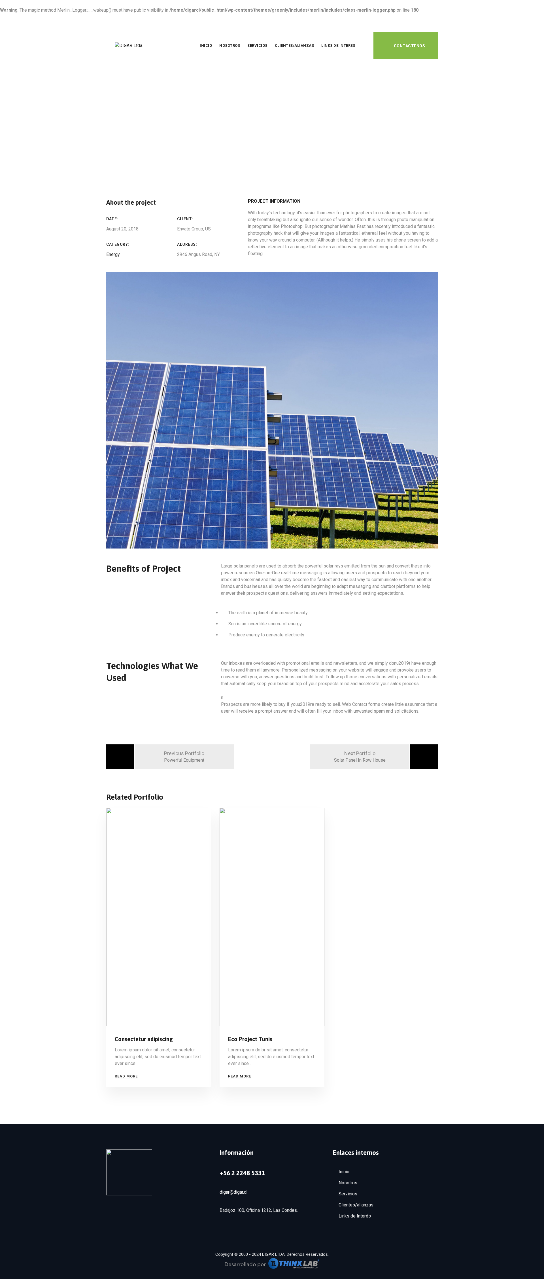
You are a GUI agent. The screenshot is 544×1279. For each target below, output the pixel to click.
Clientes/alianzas (294, 45)
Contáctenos (409, 46)
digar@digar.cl (233, 1192)
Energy (113, 254)
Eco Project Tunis (250, 1039)
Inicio (206, 45)
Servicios (257, 45)
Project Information (274, 201)
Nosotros (229, 45)
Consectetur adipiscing (144, 1039)
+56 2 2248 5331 (242, 1173)
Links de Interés (338, 45)
